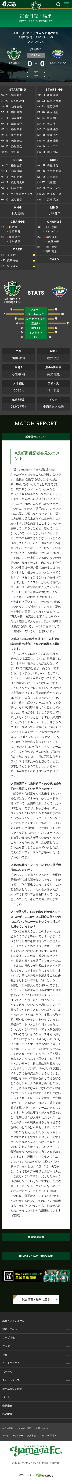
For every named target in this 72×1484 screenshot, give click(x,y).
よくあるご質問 (24, 1428)
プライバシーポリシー (12, 1435)
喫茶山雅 (7, 1405)
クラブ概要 (7, 1428)
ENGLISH (7, 1414)
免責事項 (31, 1435)
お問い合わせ (42, 1428)
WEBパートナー (26, 1475)
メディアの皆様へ (48, 1435)
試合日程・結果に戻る (36, 1299)
